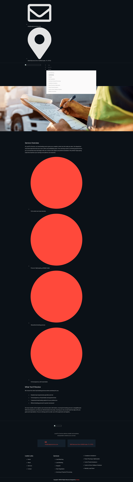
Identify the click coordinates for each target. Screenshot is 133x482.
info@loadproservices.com (51, 444)
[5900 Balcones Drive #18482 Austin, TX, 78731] (71, 442)
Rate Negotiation (52, 79)
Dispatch (50, 77)
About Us (49, 67)
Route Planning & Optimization (54, 85)
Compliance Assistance (53, 83)
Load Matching (51, 72)
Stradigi (77, 479)
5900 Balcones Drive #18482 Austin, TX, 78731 (81, 444)
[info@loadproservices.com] (46, 442)
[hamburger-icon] (94, 65)
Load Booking (51, 74)
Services (49, 69)
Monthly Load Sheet (52, 91)
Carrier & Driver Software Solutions (55, 89)
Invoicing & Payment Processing (55, 81)
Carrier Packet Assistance (53, 87)
